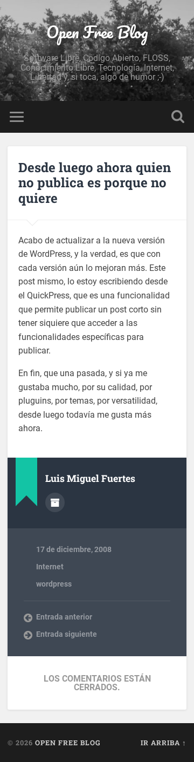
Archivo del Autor (55, 502)
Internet (50, 566)
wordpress (54, 584)
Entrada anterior (64, 617)
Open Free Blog (97, 32)
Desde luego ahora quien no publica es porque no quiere (94, 183)
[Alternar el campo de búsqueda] (177, 117)
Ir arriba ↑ (163, 742)
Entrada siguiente (66, 634)
